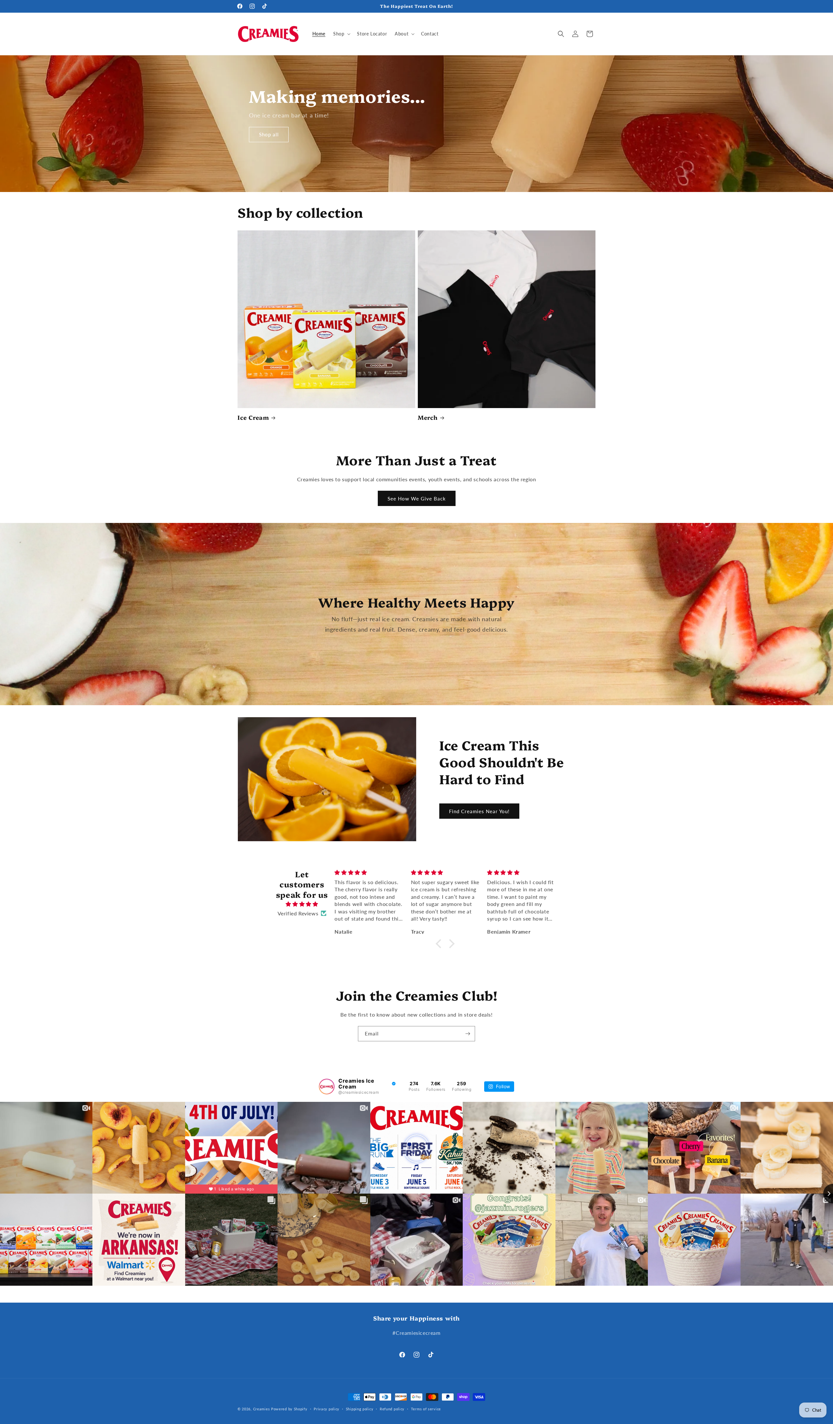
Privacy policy (326, 1409)
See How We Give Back (417, 498)
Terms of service (426, 1409)
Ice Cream (253, 417)
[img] (302, 904)
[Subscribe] (467, 1033)
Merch (428, 417)
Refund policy (392, 1409)
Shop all (269, 134)
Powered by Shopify (289, 1409)
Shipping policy (360, 1409)
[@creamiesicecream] (326, 1086)
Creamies (261, 1409)
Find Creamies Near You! (479, 811)
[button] (341, 34)
